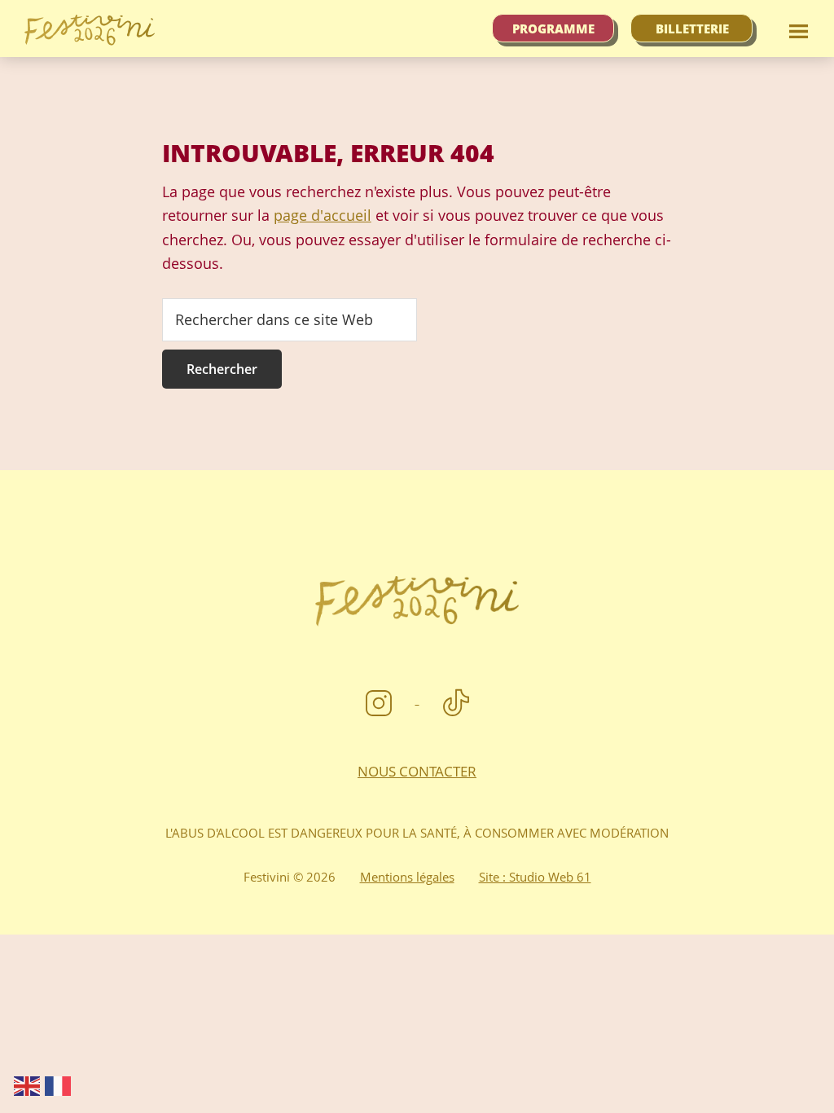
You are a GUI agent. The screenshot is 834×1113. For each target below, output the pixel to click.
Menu (797, 28)
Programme (553, 28)
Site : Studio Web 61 (535, 877)
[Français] (58, 1084)
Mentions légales (407, 877)
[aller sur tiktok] (456, 698)
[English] (27, 1084)
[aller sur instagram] (380, 698)
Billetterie (692, 28)
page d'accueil (322, 215)
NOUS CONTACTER (417, 771)
